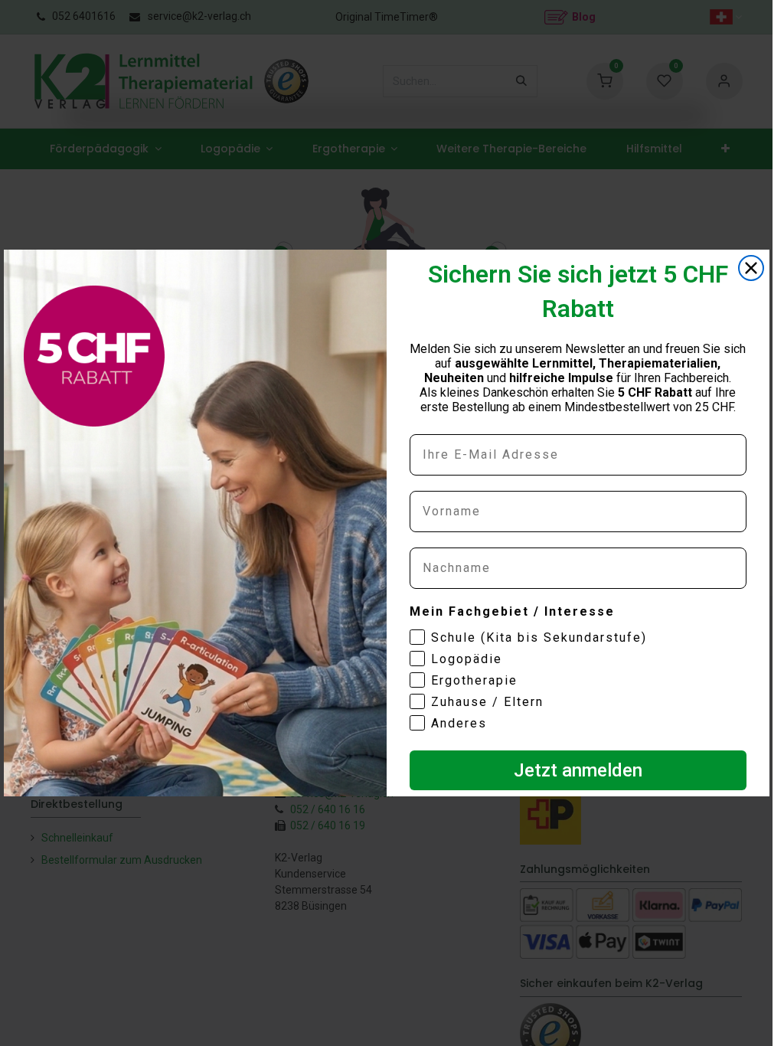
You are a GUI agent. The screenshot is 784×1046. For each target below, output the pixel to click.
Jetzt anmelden (578, 770)
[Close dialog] (751, 268)
